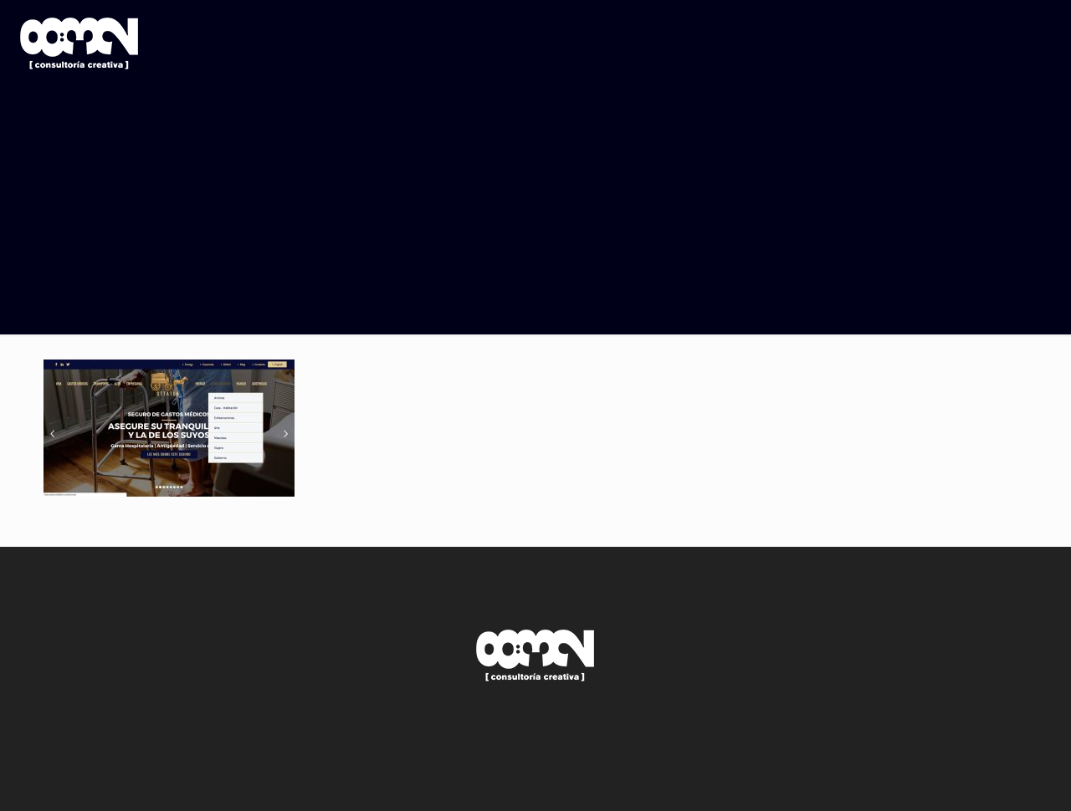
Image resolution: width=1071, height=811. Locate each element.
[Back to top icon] (990, 776)
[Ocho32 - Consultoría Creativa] (79, 42)
